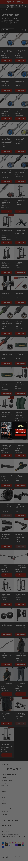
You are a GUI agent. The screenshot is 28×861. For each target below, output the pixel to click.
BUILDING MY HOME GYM (20, 429)
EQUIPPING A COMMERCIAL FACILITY (21, 434)
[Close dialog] (26, 423)
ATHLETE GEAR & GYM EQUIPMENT (20, 432)
